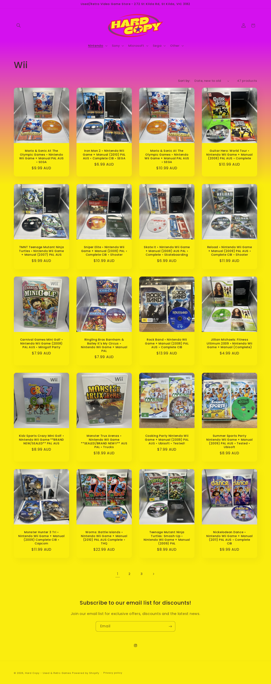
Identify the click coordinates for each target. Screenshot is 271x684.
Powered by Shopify (85, 673)
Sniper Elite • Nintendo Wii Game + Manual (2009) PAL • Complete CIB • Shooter (104, 251)
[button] (19, 25)
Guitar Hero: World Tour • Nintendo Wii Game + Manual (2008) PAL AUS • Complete (229, 154)
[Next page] (153, 574)
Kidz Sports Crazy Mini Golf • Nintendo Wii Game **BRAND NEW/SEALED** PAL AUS (41, 439)
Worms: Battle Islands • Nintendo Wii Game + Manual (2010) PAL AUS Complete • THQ (104, 537)
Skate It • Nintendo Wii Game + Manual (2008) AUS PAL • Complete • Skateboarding (167, 251)
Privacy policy (112, 673)
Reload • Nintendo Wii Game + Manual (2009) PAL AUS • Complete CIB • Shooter (229, 251)
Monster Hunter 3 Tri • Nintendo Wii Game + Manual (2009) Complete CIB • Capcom (41, 537)
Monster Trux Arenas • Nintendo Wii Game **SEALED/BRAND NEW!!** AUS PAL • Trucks (104, 441)
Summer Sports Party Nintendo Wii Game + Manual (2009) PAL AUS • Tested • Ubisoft (229, 441)
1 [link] (117, 573)
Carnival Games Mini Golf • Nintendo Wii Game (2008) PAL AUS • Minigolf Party (41, 343)
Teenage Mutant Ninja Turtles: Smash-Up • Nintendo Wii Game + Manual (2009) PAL (167, 537)
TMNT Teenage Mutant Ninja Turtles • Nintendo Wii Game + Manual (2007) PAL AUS (41, 251)
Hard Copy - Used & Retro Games (48, 673)
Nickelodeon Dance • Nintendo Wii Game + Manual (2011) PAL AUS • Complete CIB (229, 537)
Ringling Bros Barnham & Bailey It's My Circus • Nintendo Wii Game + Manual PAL (104, 345)
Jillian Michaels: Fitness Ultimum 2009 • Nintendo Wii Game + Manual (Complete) (229, 343)
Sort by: (184, 80)
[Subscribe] (170, 626)
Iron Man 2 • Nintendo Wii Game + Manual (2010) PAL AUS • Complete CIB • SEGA (104, 154)
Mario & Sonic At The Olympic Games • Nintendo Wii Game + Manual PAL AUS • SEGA (41, 156)
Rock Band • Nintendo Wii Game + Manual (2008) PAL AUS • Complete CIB (167, 343)
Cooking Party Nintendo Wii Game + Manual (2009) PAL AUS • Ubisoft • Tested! (167, 439)
